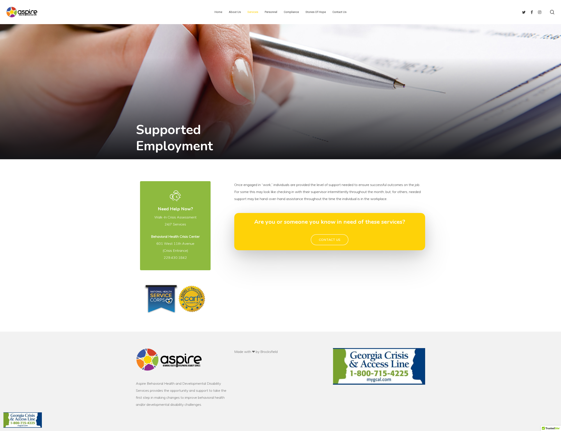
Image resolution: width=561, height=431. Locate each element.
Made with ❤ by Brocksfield (256, 351)
